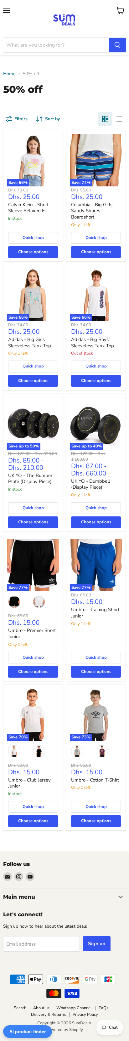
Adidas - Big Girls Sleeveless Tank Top (29, 342)
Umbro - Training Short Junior (95, 612)
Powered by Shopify (64, 1029)
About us (41, 1008)
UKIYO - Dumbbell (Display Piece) (90, 484)
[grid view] (105, 119)
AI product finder (27, 1031)
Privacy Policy (85, 1014)
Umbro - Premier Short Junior (32, 633)
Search (20, 1008)
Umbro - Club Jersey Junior (29, 783)
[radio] (14, 601)
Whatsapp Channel (74, 1008)
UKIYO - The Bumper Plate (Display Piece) (30, 478)
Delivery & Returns (48, 1014)
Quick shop (33, 238)
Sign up (97, 943)
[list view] (119, 119)
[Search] (117, 45)
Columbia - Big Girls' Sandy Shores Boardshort (92, 211)
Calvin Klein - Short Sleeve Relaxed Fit (28, 208)
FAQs (103, 1008)
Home (9, 74)
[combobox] (56, 45)
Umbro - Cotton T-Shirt (95, 780)
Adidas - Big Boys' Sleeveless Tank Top (92, 342)
